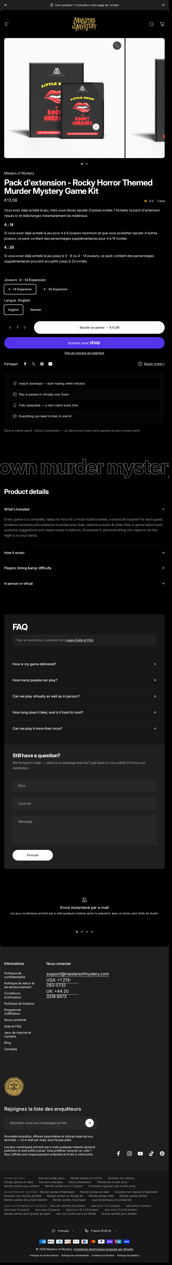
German (35, 309)
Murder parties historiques (69, 1199)
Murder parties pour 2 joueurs (64, 1186)
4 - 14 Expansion (20, 289)
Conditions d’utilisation (103, 1255)
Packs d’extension (79, 1182)
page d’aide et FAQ (79, 640)
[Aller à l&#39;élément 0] (82, 163)
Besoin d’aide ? (154, 364)
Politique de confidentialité (14, 975)
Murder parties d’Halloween (57, 1191)
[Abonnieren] (89, 1123)
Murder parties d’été (101, 1195)
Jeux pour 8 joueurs (47, 1209)
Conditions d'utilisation (12, 995)
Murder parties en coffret (86, 1178)
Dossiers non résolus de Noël (22, 1195)
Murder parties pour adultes (119, 1213)
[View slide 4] (92, 931)
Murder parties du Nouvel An (65, 1195)
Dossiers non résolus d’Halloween (136, 1191)
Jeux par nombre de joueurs (67, 1205)
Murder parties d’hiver (133, 1195)
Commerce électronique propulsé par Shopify (103, 1249)
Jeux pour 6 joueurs (16, 1209)
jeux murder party (128, 430)
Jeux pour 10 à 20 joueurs (82, 1209)
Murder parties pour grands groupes (27, 1213)
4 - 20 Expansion (55, 289)
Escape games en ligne (18, 1182)
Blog (7, 1043)
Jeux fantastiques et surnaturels (112, 1199)
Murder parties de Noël (94, 1191)
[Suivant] (163, 5)
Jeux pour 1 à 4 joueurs (105, 1205)
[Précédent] (5, 5)
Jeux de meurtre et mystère (17, 1034)
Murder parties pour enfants (21, 1186)
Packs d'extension (47, 430)
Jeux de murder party (51, 1178)
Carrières (10, 1049)
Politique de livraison (19, 1003)
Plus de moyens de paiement (84, 353)
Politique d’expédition (128, 1255)
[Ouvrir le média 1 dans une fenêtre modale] (117, 45)
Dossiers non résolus (121, 1178)
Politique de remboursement (44, 1255)
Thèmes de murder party (112, 1182)
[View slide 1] (76, 931)
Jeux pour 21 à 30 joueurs (120, 1209)
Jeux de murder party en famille (76, 1213)
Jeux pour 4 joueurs (138, 1205)
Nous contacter (15, 1020)
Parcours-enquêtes (51, 1182)
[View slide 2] (82, 931)
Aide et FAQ (12, 1026)
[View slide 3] (87, 931)
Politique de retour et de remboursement (19, 985)
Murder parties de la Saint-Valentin (25, 1199)
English (13, 309)
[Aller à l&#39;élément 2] (87, 163)
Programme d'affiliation (12, 1012)
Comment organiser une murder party (112, 1186)
